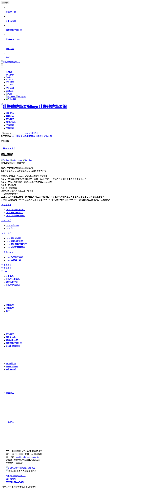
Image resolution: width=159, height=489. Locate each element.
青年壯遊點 (11, 337)
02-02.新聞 (10, 228)
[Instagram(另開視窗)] (21, 96)
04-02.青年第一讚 (13, 260)
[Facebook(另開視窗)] (11, 96)
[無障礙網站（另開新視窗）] (20, 468)
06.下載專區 (6, 268)
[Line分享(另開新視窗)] (28, 160)
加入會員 (10, 88)
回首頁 (9, 72)
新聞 (8, 311)
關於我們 (10, 119)
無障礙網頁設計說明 (15, 482)
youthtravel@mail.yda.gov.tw (27, 457)
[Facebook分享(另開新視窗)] (5, 160)
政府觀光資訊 (12, 366)
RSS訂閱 (10, 85)
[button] (9, 94)
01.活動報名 (6, 205)
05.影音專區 (6, 265)
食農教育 (39, 136)
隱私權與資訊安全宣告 (16, 476)
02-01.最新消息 (12, 225)
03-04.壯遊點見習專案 (15, 247)
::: (1, 67)
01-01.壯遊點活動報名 (15, 210)
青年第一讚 (11, 369)
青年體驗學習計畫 (14, 343)
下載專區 (10, 128)
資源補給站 (11, 122)
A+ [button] (11, 79)
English (9, 77)
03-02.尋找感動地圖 (14, 241)
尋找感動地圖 (12, 282)
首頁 (5, 148)
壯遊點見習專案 (28, 136)
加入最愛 (10, 82)
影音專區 (10, 125)
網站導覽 (10, 75)
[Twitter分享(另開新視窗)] (16, 160)
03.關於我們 (6, 233)
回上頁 (4, 271)
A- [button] (7, 79)
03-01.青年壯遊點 (13, 238)
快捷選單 (5, 3)
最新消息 (10, 116)
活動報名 (10, 113)
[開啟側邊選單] (2, 64)
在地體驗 (16, 136)
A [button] (9, 79)
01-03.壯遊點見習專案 (15, 216)
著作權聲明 (11, 479)
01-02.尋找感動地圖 (14, 213)
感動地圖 (48, 136)
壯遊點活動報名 (13, 279)
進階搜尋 (34, 133)
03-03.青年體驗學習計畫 (16, 244)
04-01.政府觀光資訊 (14, 257)
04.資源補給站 (7, 252)
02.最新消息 (6, 221)
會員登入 (10, 91)
